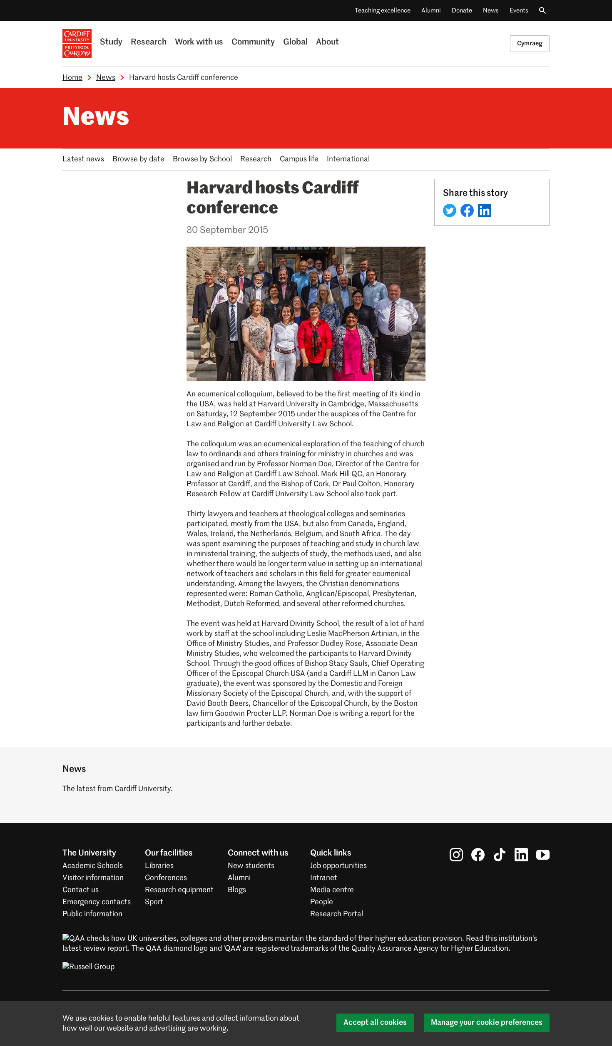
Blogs (237, 890)
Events (519, 10)
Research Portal (336, 914)
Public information (92, 914)
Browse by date (138, 159)
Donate (462, 10)
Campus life (299, 159)
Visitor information (93, 878)
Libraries (159, 866)
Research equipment (179, 890)
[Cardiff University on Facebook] (478, 854)
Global (295, 42)
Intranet (323, 878)
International (348, 159)
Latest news (83, 159)
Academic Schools (92, 866)
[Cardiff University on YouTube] (543, 854)
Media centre (332, 890)
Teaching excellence (382, 10)
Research (149, 42)
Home (72, 78)
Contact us (80, 890)
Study (111, 42)
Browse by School (202, 159)
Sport (154, 902)
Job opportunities (338, 866)
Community (253, 42)
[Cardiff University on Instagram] (456, 854)
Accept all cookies (375, 1022)
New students (251, 866)
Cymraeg (529, 43)
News (491, 10)
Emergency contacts (96, 902)
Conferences (166, 878)
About (327, 42)
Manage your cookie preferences (486, 1022)
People (321, 902)
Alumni (431, 10)
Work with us (199, 42)
